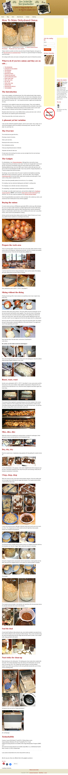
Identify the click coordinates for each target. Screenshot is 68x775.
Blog (8, 16)
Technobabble (8, 87)
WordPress (41, 772)
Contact (27, 16)
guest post (12, 48)
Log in (45, 772)
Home (2, 16)
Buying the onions (9, 73)
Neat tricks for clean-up (10, 86)
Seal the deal (8, 84)
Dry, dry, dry (7, 81)
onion (19, 48)
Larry (16, 48)
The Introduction (8, 67)
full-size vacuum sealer (30, 194)
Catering (34, 16)
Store (13, 16)
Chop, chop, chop (9, 83)
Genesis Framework (33, 772)
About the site (20, 16)
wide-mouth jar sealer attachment (29, 192)
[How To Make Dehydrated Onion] (18, 34)
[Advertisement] (54, 26)
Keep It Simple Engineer (33, 47)
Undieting (22, 48)
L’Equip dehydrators (17, 162)
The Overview (8, 70)
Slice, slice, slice (8, 79)
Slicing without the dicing (10, 76)
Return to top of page (34, 769)
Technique (5, 48)
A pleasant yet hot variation (11, 68)
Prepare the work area (10, 75)
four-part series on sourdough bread (12, 52)
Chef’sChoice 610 (6, 176)
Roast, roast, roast (9, 78)
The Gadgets (8, 71)
